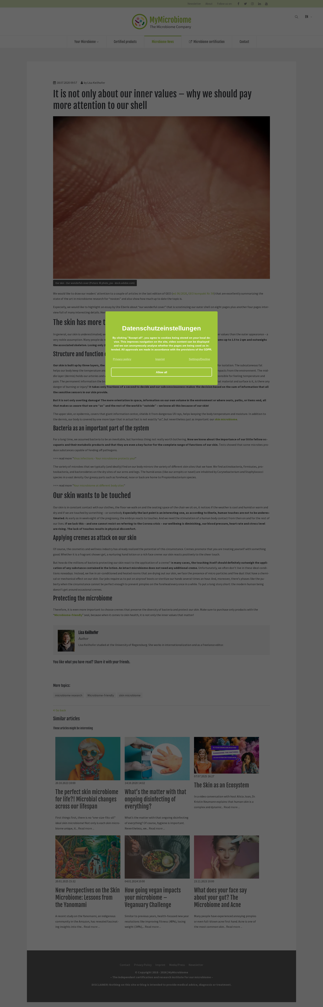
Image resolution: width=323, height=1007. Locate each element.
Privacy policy (122, 359)
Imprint (160, 359)
